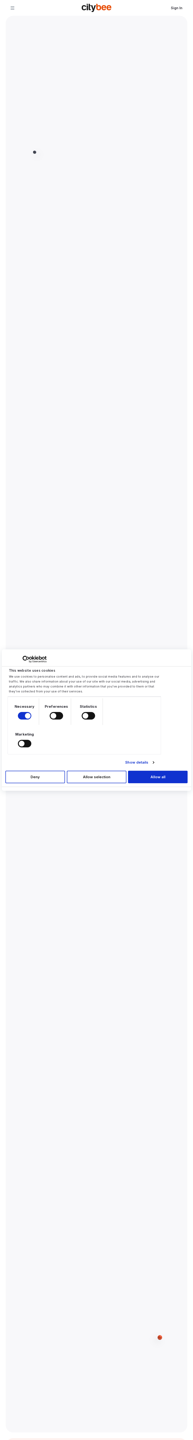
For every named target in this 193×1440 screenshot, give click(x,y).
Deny (35, 777)
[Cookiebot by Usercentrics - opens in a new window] (26, 659)
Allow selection (96, 777)
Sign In (176, 8)
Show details (136, 762)
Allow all (157, 777)
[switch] (56, 716)
